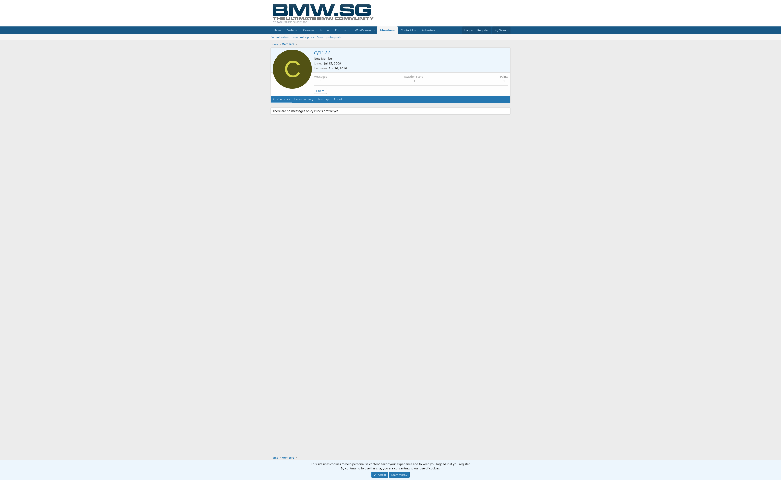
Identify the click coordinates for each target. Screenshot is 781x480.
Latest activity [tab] (303, 99)
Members (387, 30)
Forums (340, 30)
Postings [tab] (323, 99)
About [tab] (338, 99)
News (277, 30)
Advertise (428, 30)
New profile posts (303, 37)
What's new (363, 30)
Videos (292, 30)
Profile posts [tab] (281, 99)
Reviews (308, 30)
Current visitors (280, 37)
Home (324, 30)
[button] (349, 30)
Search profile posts (329, 37)
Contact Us (408, 30)
